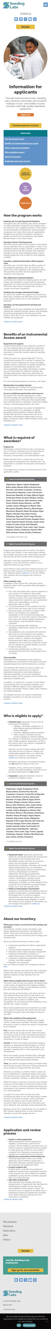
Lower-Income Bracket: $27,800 (22, 479)
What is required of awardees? (17, 148)
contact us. (35, 904)
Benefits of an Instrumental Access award (21, 143)
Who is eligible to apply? (15, 152)
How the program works (14, 139)
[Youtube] (30, 19)
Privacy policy (29, 1325)
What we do (8, 1226)
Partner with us (9, 1230)
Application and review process (17, 161)
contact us (25, 573)
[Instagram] (35, 19)
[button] (45, 4)
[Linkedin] (21, 19)
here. (6, 967)
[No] (47, 1321)
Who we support (10, 1222)
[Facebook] (16, 19)
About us (6, 1239)
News (5, 1235)
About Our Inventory (13, 157)
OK (19, 1325)
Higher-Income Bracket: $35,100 (22, 544)
